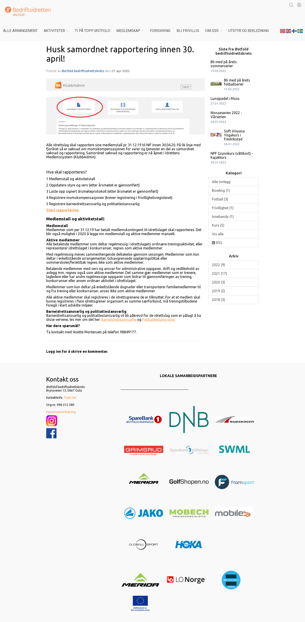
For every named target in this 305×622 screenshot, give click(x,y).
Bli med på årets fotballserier (237, 82)
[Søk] (291, 5)
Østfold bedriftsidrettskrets (83, 71)
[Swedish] (300, 31)
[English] (289, 31)
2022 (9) (218, 265)
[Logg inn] (299, 5)
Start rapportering (62, 210)
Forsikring (160, 31)
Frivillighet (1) (223, 208)
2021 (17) (219, 273)
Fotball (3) (220, 199)
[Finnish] (294, 31)
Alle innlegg (221, 182)
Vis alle (218, 234)
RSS (218, 243)
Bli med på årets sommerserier (224, 64)
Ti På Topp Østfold (92, 31)
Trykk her (70, 397)
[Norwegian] (283, 31)
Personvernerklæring (61, 412)
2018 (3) (218, 300)
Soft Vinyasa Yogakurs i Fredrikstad (234, 135)
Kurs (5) (218, 225)
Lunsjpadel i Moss (225, 98)
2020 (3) (218, 282)
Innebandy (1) (223, 217)
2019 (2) (218, 291)
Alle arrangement (20, 31)
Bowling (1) (221, 190)
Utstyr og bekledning (248, 31)
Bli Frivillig (188, 31)
